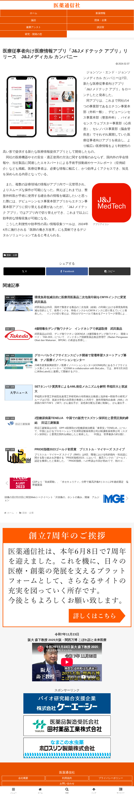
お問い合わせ (67, 783)
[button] (110, 271)
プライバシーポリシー (111, 778)
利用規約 (67, 778)
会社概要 (23, 778)
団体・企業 (12, 255)
